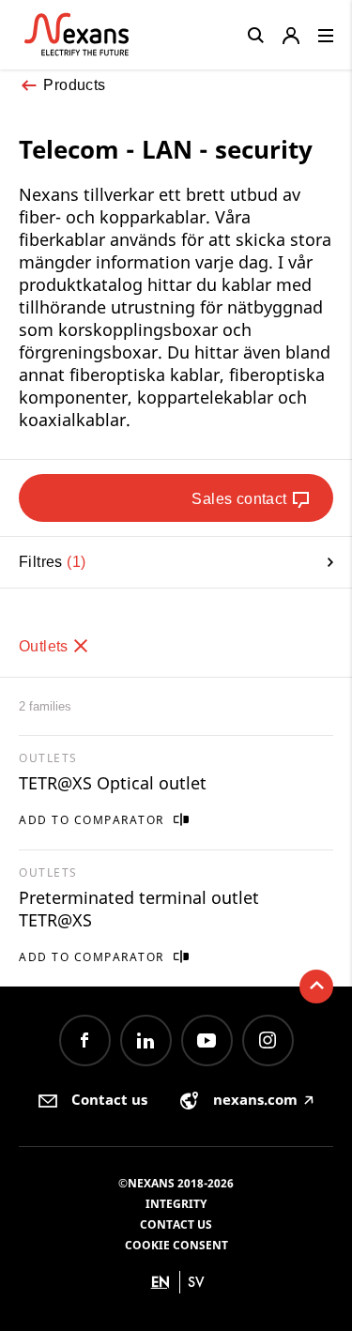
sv (196, 1282)
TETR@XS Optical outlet (113, 783)
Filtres (50, 562)
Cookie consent (176, 1245)
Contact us (176, 1224)
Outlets (45, 646)
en (160, 1282)
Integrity (176, 1204)
